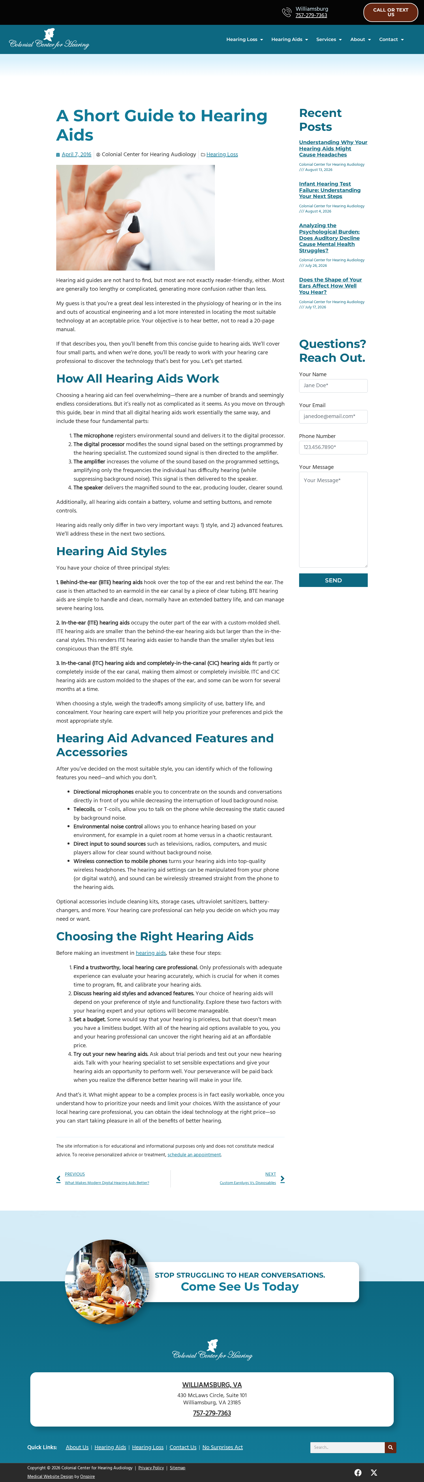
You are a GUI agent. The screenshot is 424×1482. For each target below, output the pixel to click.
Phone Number (317, 436)
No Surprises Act (222, 1447)
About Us (77, 1447)
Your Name (313, 374)
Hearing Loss (241, 39)
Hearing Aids (286, 39)
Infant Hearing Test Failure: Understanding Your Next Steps (330, 190)
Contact (388, 39)
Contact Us (183, 1447)
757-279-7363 (311, 15)
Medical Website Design (50, 1476)
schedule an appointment (194, 1155)
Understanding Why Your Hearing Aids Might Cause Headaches (333, 148)
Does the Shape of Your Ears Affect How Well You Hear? (330, 286)
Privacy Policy (151, 1468)
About (357, 39)
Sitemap (177, 1468)
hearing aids (151, 953)
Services (326, 39)
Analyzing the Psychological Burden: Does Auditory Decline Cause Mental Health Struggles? (329, 237)
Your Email (312, 405)
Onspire (87, 1476)
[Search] (390, 1447)
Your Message (316, 467)
